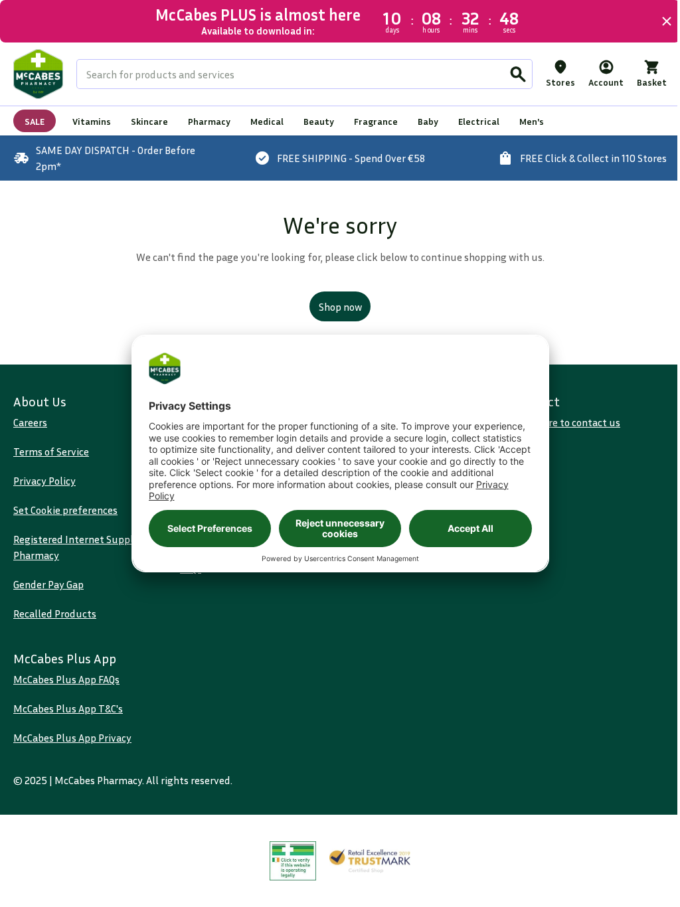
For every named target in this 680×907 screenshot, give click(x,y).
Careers (30, 422)
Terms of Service (51, 451)
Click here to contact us (559, 422)
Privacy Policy (44, 480)
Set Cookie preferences (65, 510)
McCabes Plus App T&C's (68, 708)
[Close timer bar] (656, 21)
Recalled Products (54, 613)
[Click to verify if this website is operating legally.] (288, 860)
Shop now (335, 306)
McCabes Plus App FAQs (66, 679)
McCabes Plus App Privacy (72, 737)
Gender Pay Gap (48, 584)
